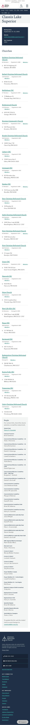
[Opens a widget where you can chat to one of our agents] (22, 722)
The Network (5, 679)
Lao (9, 12)
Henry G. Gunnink (10, 430)
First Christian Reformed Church (14, 231)
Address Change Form (8, 712)
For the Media (5, 717)
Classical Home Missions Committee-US (14, 478)
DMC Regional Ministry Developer (13, 540)
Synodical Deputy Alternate (11, 608)
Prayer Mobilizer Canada (10, 572)
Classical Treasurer (9, 433)
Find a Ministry (14, 0)
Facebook (4, 681)
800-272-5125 (9, 656)
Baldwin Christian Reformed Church (12, 58)
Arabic (21, 10)
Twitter (4, 684)
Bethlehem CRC (8, 90)
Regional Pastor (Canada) (10, 592)
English (2, 10)
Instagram (4, 687)
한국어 (6, 10)
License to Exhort (8, 551)
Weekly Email (5, 676)
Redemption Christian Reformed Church (14, 356)
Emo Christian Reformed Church (14, 198)
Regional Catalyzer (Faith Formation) (14, 587)
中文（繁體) (4, 12)
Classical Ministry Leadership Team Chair (15, 535)
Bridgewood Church (9, 105)
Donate (23, 0)
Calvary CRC (6, 152)
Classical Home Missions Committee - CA (15, 439)
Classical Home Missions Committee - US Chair (15, 465)
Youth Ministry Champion (11, 613)
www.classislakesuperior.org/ (13, 37)
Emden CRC (6, 184)
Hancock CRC (7, 276)
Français (26, 10)
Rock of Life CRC (8, 372)
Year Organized (8, 40)
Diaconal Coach (8, 546)
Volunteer (4, 701)
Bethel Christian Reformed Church (15, 74)
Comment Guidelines (7, 714)
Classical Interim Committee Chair (13, 504)
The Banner (5, 709)
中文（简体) (16, 10)
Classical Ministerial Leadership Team (14, 515)
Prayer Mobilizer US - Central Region (13, 577)
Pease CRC (6, 323)
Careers (4, 703)
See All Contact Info (7, 669)
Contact (19, 0)
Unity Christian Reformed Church (14, 404)
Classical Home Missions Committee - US (15, 449)
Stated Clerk (7, 428)
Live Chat (8, 665)
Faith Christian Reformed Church (14, 215)
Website (6, 35)
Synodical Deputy (8, 603)
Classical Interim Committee (11, 483)
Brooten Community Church (12, 121)
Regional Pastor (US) (9, 598)
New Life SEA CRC (8, 308)
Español (11, 10)
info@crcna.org (11, 661)
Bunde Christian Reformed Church (15, 135)
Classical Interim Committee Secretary (14, 509)
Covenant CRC (7, 168)
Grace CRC (6, 261)
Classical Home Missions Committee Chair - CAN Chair (13, 472)
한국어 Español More (15, 2)
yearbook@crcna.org (11, 624)
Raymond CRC (7, 339)
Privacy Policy (5, 650)
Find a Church (8, 0)
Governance (5, 720)
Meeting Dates (8, 30)
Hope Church (7, 292)
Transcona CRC (7, 388)
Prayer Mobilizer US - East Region (13, 582)
